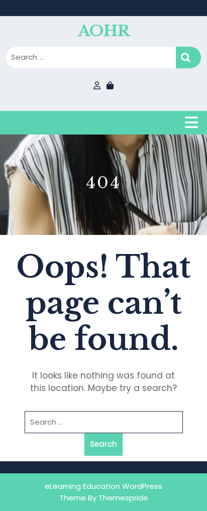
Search (188, 57)
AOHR (104, 31)
